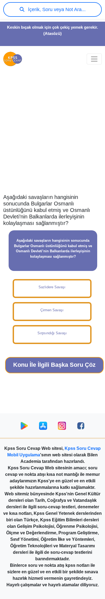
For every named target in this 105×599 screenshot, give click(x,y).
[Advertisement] (52, 135)
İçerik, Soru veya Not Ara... (56, 9)
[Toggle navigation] (94, 59)
